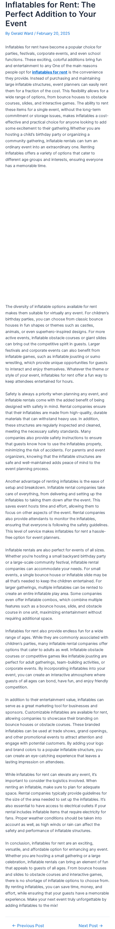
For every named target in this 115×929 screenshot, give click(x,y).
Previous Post (28, 926)
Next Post (91, 926)
